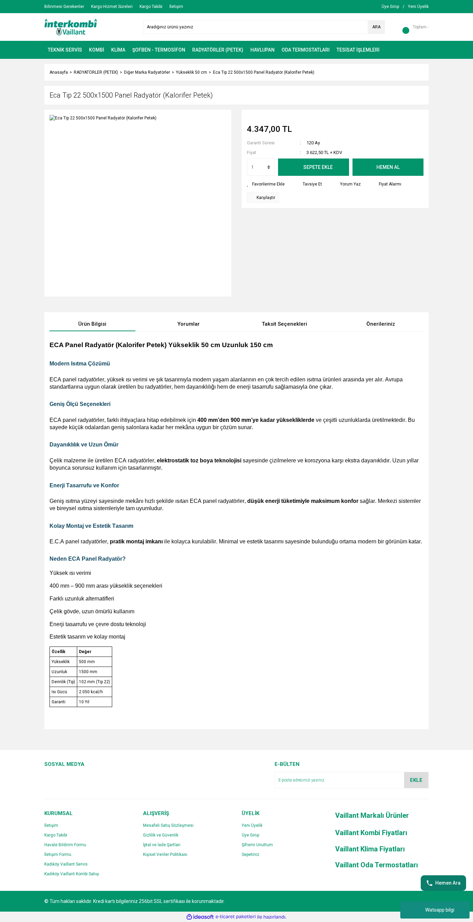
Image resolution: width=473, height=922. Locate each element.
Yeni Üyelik (252, 825)
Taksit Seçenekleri (284, 324)
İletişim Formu (57, 854)
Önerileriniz (380, 324)
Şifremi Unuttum (257, 844)
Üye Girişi (250, 835)
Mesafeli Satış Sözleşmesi (168, 825)
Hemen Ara (448, 883)
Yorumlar (188, 324)
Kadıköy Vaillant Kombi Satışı (71, 873)
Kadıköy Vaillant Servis (66, 864)
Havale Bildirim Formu (65, 844)
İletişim (51, 825)
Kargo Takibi (55, 835)
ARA (376, 27)
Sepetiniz (250, 854)
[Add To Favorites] (266, 184)
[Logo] (70, 26)
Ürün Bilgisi (92, 324)
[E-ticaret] (235, 917)
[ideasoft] (200, 917)
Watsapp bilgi (439, 910)
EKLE (416, 780)
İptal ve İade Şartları (161, 844)
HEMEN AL (388, 167)
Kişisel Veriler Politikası (165, 854)
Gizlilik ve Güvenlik (160, 835)
